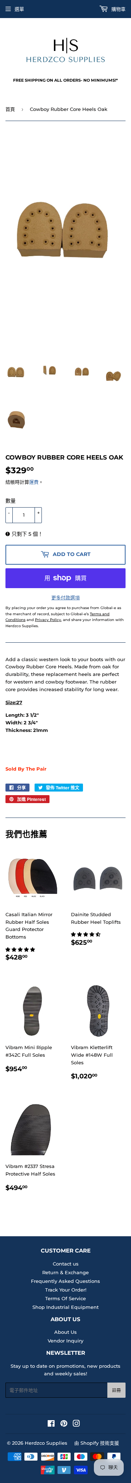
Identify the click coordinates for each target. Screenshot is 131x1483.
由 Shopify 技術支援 (96, 1443)
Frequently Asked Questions (65, 1281)
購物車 (118, 9)
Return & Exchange (65, 1272)
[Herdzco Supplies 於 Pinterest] (64, 1424)
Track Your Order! (65, 1290)
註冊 (116, 1390)
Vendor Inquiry (65, 1341)
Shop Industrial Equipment (65, 1307)
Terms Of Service (65, 1298)
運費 (34, 482)
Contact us (66, 1264)
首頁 (10, 109)
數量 (10, 500)
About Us (65, 1332)
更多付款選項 (65, 597)
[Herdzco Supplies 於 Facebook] (51, 1424)
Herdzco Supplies (46, 1443)
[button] (20, 949)
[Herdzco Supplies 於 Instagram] (76, 1424)
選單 (19, 9)
